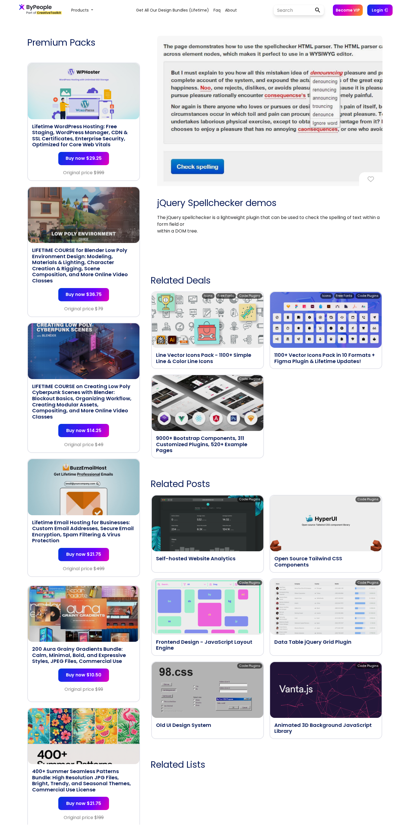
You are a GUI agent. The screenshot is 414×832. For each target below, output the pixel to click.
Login (378, 10)
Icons (208, 295)
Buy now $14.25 (83, 430)
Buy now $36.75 (84, 294)
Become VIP (348, 10)
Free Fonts (226, 295)
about (231, 10)
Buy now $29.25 (84, 158)
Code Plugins (249, 295)
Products (80, 10)
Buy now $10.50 (83, 675)
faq (217, 10)
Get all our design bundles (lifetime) (172, 10)
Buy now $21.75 (83, 554)
